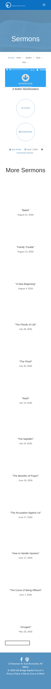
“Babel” (25, 210)
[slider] (42, 70)
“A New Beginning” (25, 284)
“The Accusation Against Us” (25, 512)
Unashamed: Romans (24, 153)
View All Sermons (17, 643)
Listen (26, 108)
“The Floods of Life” (25, 324)
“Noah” (25, 398)
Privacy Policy (13, 674)
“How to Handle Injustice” (25, 553)
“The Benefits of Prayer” (25, 475)
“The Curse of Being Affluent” (26, 590)
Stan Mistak (16, 150)
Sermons (11, 58)
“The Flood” (25, 361)
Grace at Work (37, 674)
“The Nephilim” (25, 439)
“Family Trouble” (25, 247)
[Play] (7, 70)
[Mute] (37, 70)
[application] (25, 69)
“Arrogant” (25, 627)
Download (26, 132)
